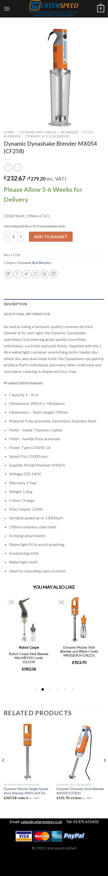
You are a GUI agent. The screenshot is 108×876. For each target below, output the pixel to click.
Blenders (69, 132)
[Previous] (3, 770)
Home (9, 132)
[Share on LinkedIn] (53, 274)
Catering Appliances (38, 132)
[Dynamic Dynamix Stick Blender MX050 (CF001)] (80, 751)
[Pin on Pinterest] (44, 274)
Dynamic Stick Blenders (47, 136)
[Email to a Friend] (35, 274)
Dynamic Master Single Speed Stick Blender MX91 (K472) (26, 791)
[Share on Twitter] (26, 274)
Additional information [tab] (27, 314)
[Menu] (7, 9)
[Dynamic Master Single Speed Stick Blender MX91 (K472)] (27, 751)
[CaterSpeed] (54, 9)
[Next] (104, 770)
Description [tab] (15, 304)
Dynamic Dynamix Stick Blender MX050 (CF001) (80, 791)
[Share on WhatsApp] (8, 274)
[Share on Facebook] (17, 274)
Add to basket (50, 236)
